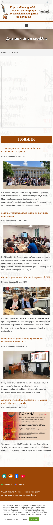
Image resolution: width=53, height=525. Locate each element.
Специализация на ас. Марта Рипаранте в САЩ (25, 277)
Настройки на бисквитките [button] (15, 519)
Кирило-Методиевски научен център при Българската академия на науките (23, 12)
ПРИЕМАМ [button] (34, 519)
